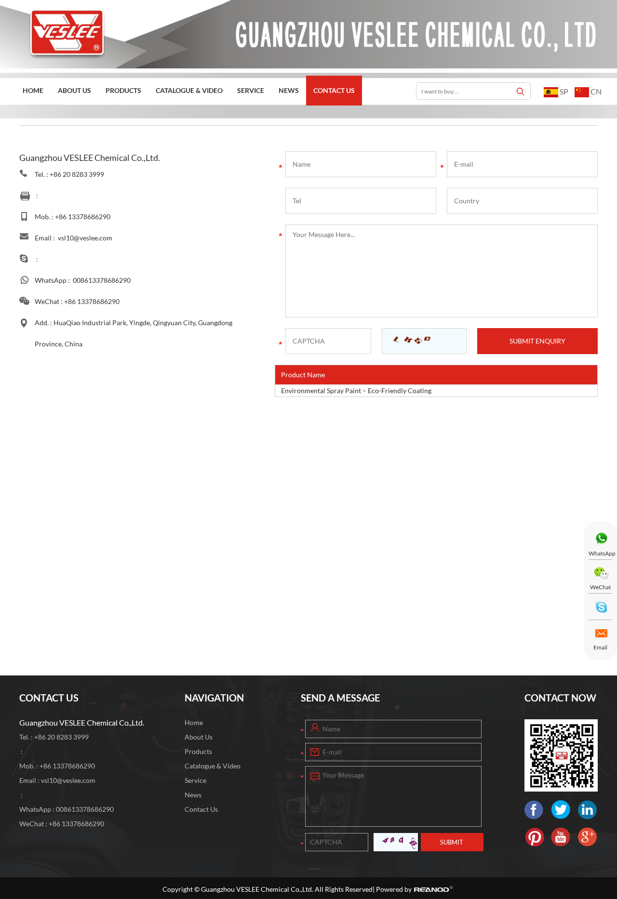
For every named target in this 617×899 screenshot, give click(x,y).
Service (250, 90)
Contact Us (334, 90)
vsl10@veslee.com (85, 238)
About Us (74, 90)
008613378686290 (102, 280)
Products (123, 90)
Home (33, 90)
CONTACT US (49, 697)
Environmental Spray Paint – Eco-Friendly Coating (356, 390)
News (289, 90)
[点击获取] (424, 341)
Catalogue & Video (189, 90)
